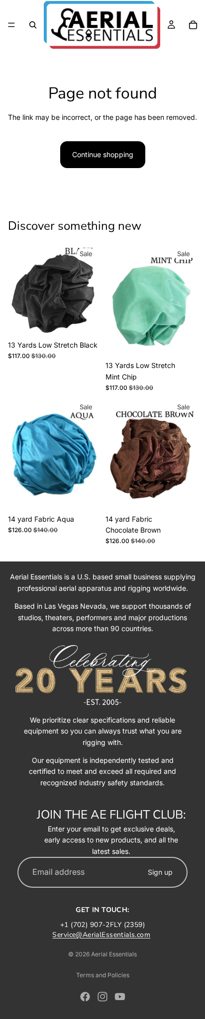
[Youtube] (120, 997)
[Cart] (193, 25)
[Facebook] (85, 997)
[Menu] (11, 24)
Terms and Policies (102, 975)
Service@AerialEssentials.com (101, 934)
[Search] (33, 25)
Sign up (160, 872)
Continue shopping (102, 154)
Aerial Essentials (114, 954)
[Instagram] (102, 997)
